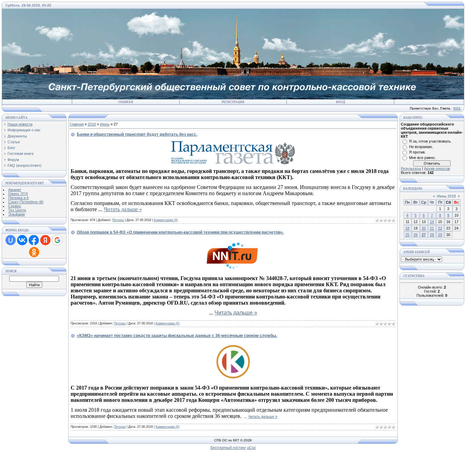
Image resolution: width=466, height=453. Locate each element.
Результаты (411, 168)
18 (407, 228)
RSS (457, 108)
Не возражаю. (421, 147)
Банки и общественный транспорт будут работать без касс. (137, 134)
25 (407, 235)
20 (424, 228)
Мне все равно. (422, 158)
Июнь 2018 (446, 196)
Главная (125, 102)
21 (432, 228)
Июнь (105, 124)
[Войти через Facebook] (34, 240)
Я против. (417, 152)
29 (440, 235)
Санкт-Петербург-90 (25, 202)
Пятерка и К (18, 198)
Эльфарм (16, 214)
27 (424, 235)
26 (415, 235)
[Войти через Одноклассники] (34, 252)
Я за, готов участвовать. (430, 141)
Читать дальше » (123, 209)
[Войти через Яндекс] (45, 240)
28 (432, 235)
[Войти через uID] (10, 240)
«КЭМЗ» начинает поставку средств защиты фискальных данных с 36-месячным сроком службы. (177, 335)
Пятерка (118, 220)
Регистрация (233, 102)
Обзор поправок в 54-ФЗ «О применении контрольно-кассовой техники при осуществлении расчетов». (180, 232)
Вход (340, 102)
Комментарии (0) (166, 220)
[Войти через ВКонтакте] (22, 240)
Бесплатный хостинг (228, 447)
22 (440, 228)
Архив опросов (437, 168)
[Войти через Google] (57, 240)
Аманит (14, 190)
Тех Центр (17, 210)
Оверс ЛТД (18, 194)
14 (432, 222)
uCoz (251, 447)
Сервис (14, 206)
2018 (92, 124)
